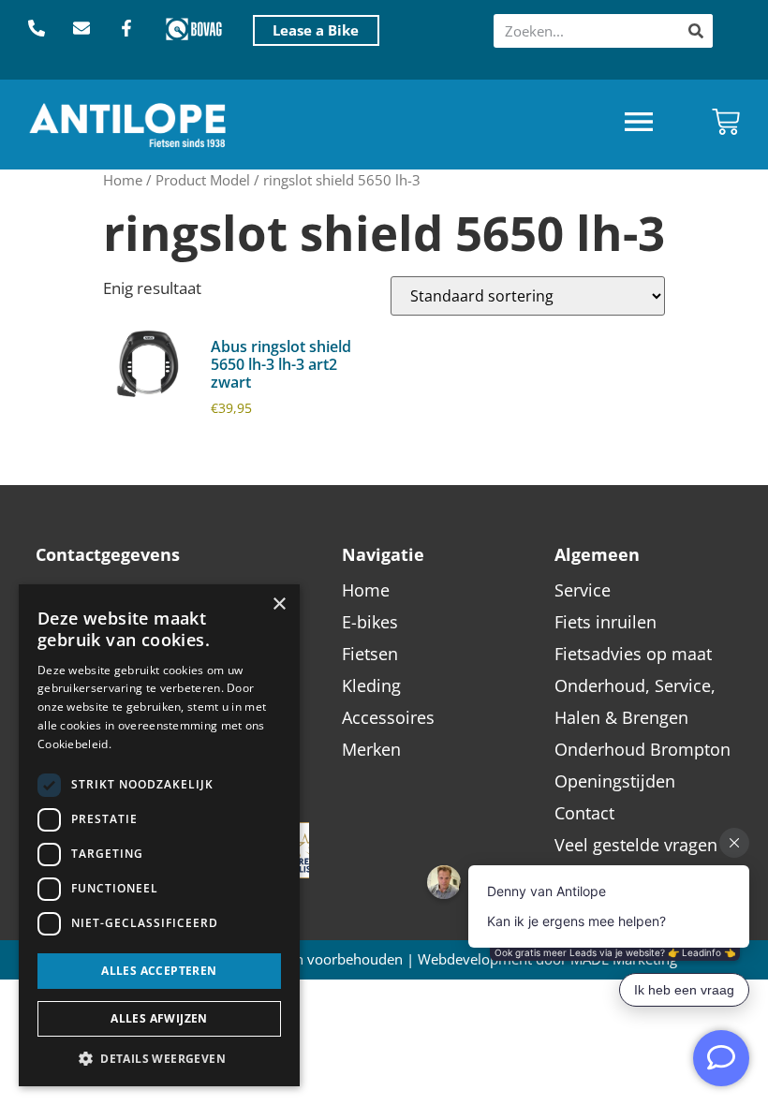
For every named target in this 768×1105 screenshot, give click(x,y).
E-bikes (370, 622)
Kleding (371, 685)
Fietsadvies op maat (633, 653)
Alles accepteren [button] (158, 971)
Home (122, 179)
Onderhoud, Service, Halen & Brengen (635, 701)
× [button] (279, 604)
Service (582, 590)
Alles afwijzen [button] (159, 1018)
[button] (639, 124)
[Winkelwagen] (726, 122)
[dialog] (159, 835)
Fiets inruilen (605, 622)
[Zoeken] (696, 31)
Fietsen (370, 653)
